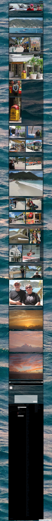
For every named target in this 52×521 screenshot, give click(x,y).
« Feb (9, 411)
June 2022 (27, 443)
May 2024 (27, 427)
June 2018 (27, 468)
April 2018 (27, 471)
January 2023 (27, 440)
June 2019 (27, 455)
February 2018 (27, 474)
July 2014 (27, 493)
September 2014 (27, 490)
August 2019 (27, 452)
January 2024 (27, 433)
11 (9, 408)
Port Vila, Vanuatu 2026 (37, 405)
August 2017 (27, 477)
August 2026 (27, 405)
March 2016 (27, 484)
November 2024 (27, 418)
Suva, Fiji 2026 (36, 411)
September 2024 (27, 421)
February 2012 (27, 512)
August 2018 (27, 465)
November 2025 (27, 411)
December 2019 (27, 446)
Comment (35, 401)
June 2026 (27, 408)
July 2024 (27, 424)
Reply (15, 389)
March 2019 (27, 459)
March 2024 (27, 430)
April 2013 (27, 506)
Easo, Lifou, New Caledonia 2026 (37, 408)
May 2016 (27, 481)
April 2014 (27, 496)
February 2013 (27, 509)
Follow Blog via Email (21, 404)
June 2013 (27, 503)
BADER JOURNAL (11, 1)
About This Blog (41, 1)
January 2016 (27, 487)
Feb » (10, 411)
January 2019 (27, 462)
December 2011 (27, 515)
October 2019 (27, 449)
